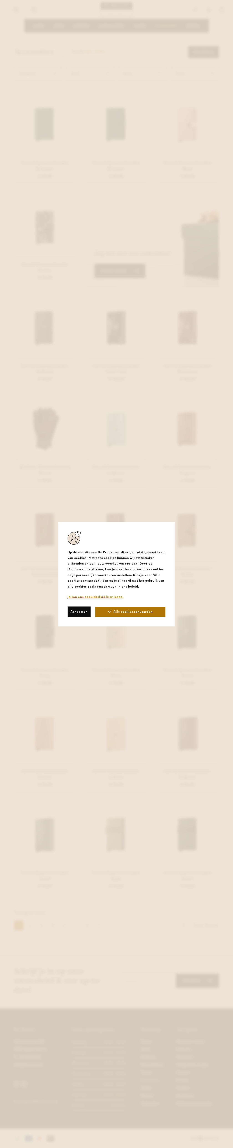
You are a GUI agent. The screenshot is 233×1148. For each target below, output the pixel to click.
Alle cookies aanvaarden (133, 611)
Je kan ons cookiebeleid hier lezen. (96, 597)
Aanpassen (79, 611)
